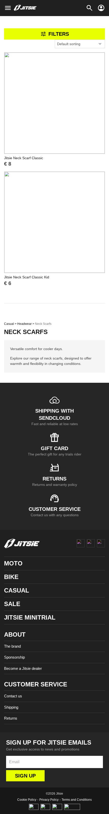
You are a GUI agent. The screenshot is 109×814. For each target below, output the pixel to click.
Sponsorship (14, 657)
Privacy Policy (49, 799)
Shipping (11, 707)
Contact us (13, 696)
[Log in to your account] (101, 8)
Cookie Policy (26, 799)
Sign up (25, 776)
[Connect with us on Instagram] (91, 543)
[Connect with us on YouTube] (101, 543)
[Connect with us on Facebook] (81, 543)
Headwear (24, 324)
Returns (10, 718)
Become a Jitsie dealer (23, 668)
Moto (13, 563)
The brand (12, 646)
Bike (11, 576)
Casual (9, 324)
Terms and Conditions (77, 799)
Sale (12, 603)
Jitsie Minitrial (30, 617)
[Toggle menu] (8, 8)
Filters (58, 34)
